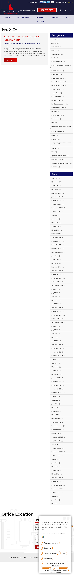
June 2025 (54, 219)
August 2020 (55, 396)
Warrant (54, 167)
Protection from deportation (61, 126)
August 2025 (55, 211)
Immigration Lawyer (58, 104)
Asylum (53, 43)
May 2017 (54, 503)
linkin (70, 10)
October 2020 (56, 389)
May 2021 (54, 367)
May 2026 (54, 182)
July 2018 (54, 459)
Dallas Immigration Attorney (61, 65)
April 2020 (55, 411)
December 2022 (56, 311)
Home (7, 17)
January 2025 (56, 237)
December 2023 (56, 274)
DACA (53, 58)
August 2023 (55, 289)
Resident (54, 139)
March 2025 (55, 230)
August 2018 (55, 455)
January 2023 (56, 308)
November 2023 (57, 278)
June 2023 (54, 296)
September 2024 (57, 252)
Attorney (39, 17)
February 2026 (56, 193)
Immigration (55, 100)
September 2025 (57, 208)
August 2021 (55, 359)
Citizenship (55, 47)
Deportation (55, 74)
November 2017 (57, 485)
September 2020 (57, 393)
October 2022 (56, 319)
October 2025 (56, 204)
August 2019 (55, 441)
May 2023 (54, 300)
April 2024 (55, 259)
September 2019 (57, 437)
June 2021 (54, 363)
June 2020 (54, 404)
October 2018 (56, 448)
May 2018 (54, 466)
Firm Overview (23, 17)
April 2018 (55, 470)
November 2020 (57, 385)
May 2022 (54, 337)
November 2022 (57, 315)
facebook (60, 10)
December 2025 (56, 200)
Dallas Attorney (56, 61)
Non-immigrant (56, 115)
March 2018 (55, 474)
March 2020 (55, 415)
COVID (53, 50)
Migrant (54, 111)
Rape (53, 135)
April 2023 (55, 304)
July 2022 (54, 330)
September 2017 (57, 489)
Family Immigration (58, 85)
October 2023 (56, 282)
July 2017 (54, 496)
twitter (65, 10)
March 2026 (55, 189)
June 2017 (54, 500)
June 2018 (54, 463)
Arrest (53, 39)
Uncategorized (56, 159)
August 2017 (55, 492)
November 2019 (57, 429)
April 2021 (55, 370)
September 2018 (57, 452)
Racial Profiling (56, 132)
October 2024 (56, 248)
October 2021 (56, 352)
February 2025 (56, 234)
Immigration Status (57, 108)
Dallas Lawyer (56, 71)
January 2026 (56, 197)
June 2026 (54, 178)
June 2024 (54, 256)
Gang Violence (56, 89)
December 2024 (56, 241)
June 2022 (54, 333)
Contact (40, 22)
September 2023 (57, 285)
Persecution (55, 119)
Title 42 (54, 148)
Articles (55, 17)
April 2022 (55, 341)
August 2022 (55, 326)
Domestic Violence (57, 82)
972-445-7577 (47, 10)
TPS (52, 152)
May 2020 (54, 407)
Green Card (55, 93)
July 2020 (54, 400)
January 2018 (56, 478)
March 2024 (55, 263)
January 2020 (56, 422)
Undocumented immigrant (60, 163)
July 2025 (54, 215)
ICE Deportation (56, 96)
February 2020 (56, 418)
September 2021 (57, 356)
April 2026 (55, 186)
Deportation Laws (57, 78)
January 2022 (56, 344)
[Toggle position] (64, 518)
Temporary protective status (61, 143)
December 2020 (56, 381)
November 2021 (57, 348)
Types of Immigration (58, 156)
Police (53, 122)
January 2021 (56, 378)
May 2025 (54, 222)
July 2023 (54, 293)
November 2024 (57, 245)
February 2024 (56, 267)
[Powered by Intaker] (58, 572)
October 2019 (56, 433)
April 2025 (55, 226)
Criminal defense (57, 54)
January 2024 (56, 271)
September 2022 (57, 322)
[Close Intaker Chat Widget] (68, 518)
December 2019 (56, 426)
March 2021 (55, 374)
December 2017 (56, 481)
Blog (67, 17)
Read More (10, 60)
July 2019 (54, 444)
